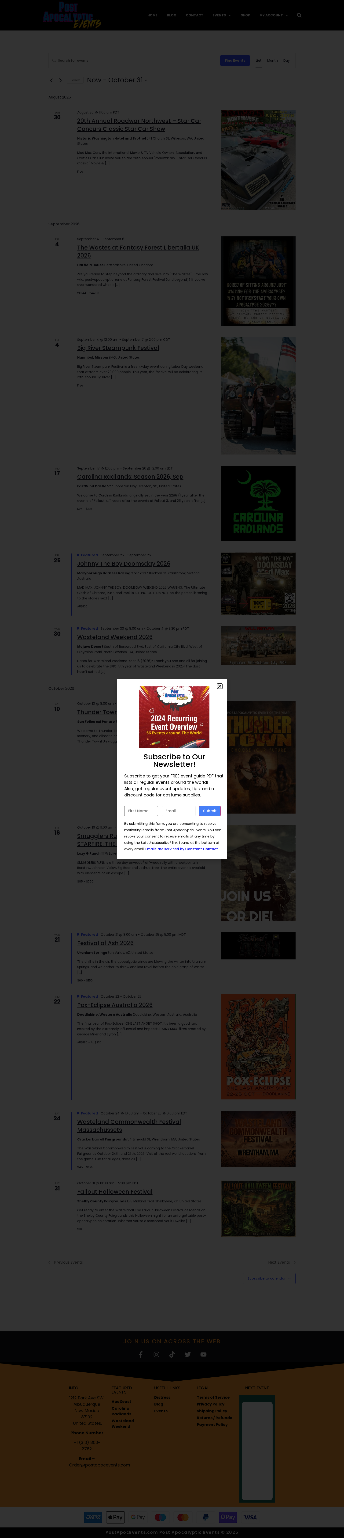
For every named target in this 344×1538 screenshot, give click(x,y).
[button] (219, 686)
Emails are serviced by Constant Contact (181, 849)
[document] (172, 769)
